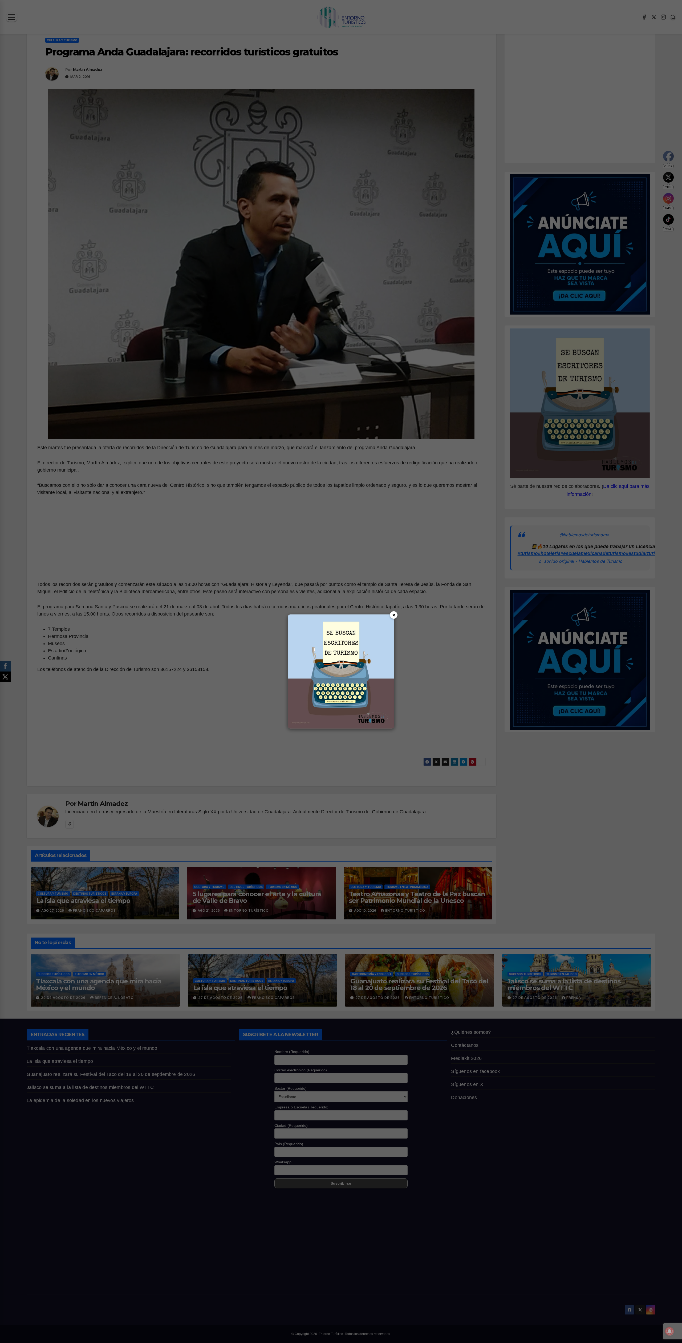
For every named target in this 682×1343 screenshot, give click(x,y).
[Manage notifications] (669, 1331)
